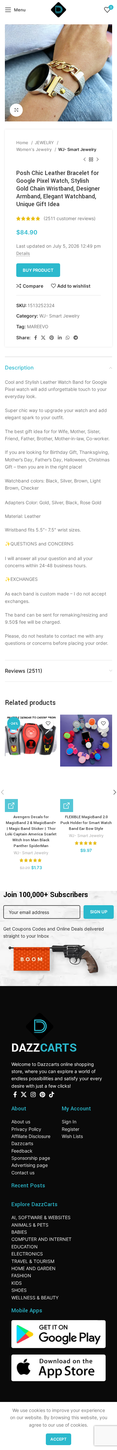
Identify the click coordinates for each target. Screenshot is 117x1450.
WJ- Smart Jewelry (77, 149)
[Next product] (97, 159)
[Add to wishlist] (48, 723)
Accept (58, 1439)
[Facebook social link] (35, 337)
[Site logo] (58, 9)
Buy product (38, 270)
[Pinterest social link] (51, 337)
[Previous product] (84, 159)
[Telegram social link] (76, 337)
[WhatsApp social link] (68, 337)
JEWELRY (45, 142)
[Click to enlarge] (16, 110)
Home (23, 142)
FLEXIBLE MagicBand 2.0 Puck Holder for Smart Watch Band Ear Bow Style (86, 822)
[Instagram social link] (33, 1094)
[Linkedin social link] (60, 337)
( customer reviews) (70, 218)
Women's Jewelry (34, 149)
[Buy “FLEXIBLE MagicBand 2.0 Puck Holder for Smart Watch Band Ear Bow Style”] (66, 805)
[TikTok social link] (51, 1094)
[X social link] (43, 337)
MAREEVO (37, 326)
